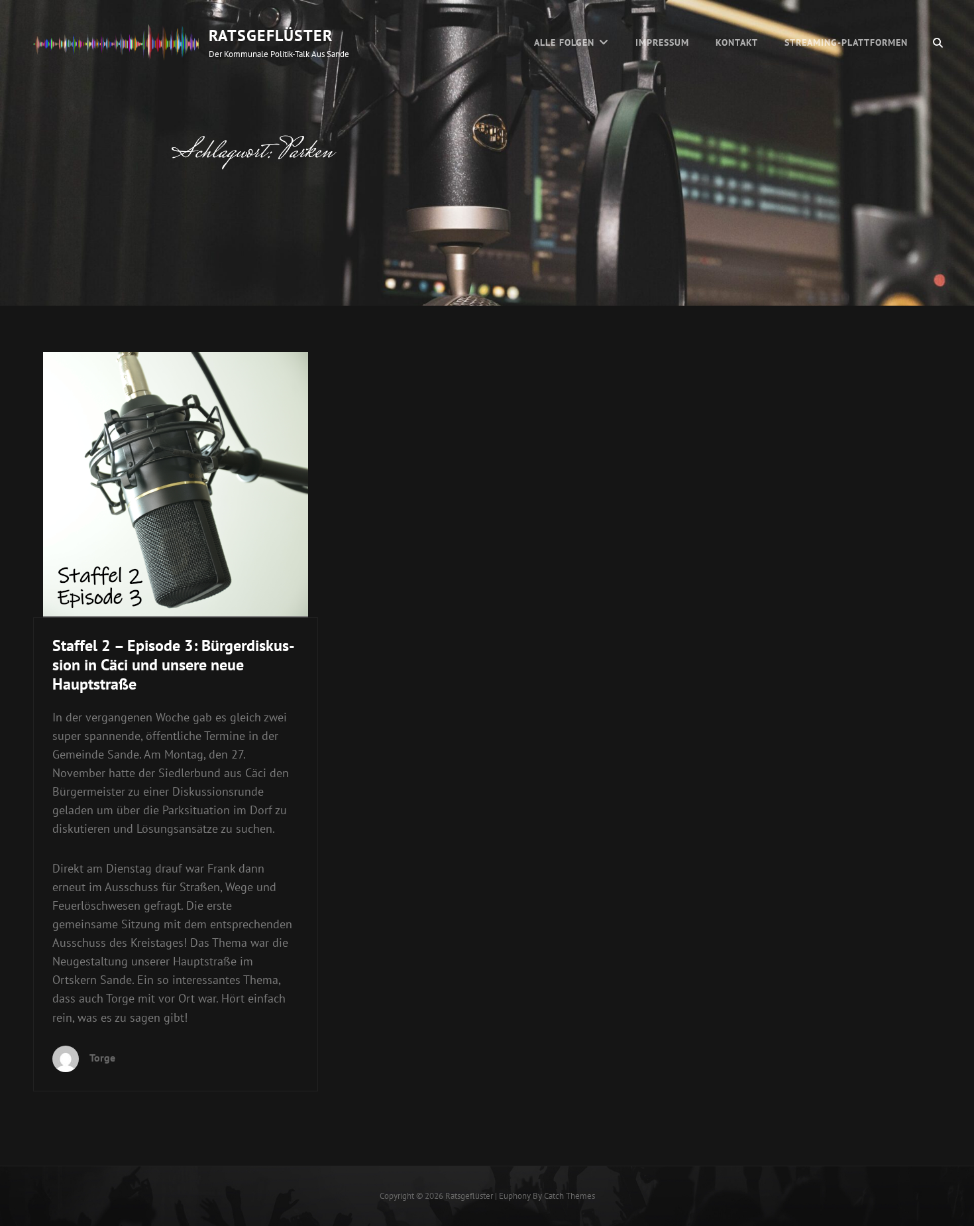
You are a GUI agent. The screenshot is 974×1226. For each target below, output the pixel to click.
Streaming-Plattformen (846, 42)
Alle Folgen (564, 42)
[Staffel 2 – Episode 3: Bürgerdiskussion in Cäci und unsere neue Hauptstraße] (175, 484)
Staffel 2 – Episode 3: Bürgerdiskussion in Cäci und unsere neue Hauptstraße (173, 664)
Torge (102, 1057)
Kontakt (737, 42)
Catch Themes (569, 1195)
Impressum (662, 42)
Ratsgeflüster (271, 35)
